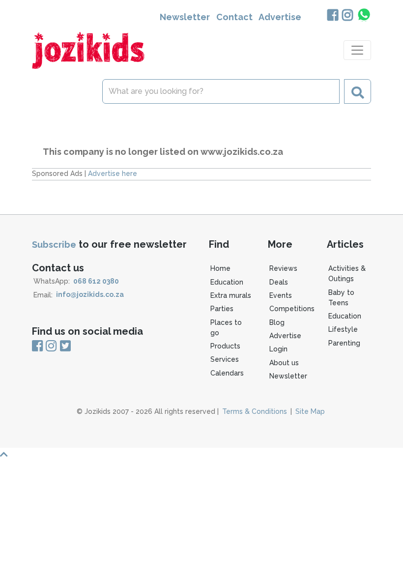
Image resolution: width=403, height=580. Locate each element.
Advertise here (112, 173)
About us (284, 363)
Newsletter (185, 17)
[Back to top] (201, 454)
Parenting (344, 343)
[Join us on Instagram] (347, 16)
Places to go (226, 328)
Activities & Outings (347, 273)
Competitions (292, 309)
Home (220, 268)
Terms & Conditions (254, 411)
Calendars (227, 373)
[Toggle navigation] (357, 50)
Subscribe (54, 244)
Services (224, 359)
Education (226, 282)
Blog (277, 322)
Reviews (283, 268)
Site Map (310, 411)
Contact (234, 17)
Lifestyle (343, 329)
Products (225, 346)
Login (278, 349)
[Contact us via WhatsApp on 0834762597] (363, 15)
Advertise (280, 17)
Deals (278, 282)
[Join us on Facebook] (332, 16)
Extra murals (230, 295)
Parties (221, 309)
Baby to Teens (341, 298)
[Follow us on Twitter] (64, 346)
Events (280, 295)
